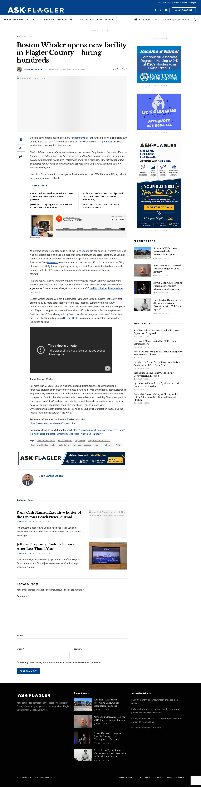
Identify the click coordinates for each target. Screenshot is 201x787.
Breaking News (14, 19)
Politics (33, 19)
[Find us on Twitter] (160, 10)
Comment (23, 596)
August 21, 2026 (161, 276)
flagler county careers (99, 441)
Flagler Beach (105, 141)
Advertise (162, 3)
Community (84, 19)
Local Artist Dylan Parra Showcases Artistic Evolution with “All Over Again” (157, 364)
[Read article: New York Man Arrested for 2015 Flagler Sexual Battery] (142, 270)
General (75, 69)
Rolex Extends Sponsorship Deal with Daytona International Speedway (103, 196)
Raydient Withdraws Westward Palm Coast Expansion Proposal (165, 251)
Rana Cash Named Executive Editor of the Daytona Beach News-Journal (51, 196)
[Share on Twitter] (21, 148)
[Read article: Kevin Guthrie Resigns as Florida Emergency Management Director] (142, 287)
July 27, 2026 (39, 553)
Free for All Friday (39, 445)
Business (28, 37)
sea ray (98, 445)
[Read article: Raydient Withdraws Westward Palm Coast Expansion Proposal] (142, 253)
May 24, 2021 (53, 69)
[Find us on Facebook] (155, 10)
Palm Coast (82, 251)
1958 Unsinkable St (46, 441)
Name (21, 635)
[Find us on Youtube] (166, 10)
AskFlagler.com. (29, 777)
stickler (108, 445)
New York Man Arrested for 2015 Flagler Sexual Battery (167, 268)
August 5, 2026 (40, 522)
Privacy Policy (173, 3)
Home (19, 37)
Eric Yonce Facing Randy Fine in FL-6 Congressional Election (154, 374)
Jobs (82, 69)
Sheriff (49, 19)
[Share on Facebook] (21, 139)
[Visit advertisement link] (72, 458)
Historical (65, 19)
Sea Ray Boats (70, 318)
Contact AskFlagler (188, 3)
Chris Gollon (25, 522)
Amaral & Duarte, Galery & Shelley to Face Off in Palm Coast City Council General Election (157, 397)
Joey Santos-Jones (34, 69)
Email (20, 648)
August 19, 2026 (142, 379)
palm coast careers (82, 445)
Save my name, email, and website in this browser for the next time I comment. (60, 662)
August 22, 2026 (161, 258)
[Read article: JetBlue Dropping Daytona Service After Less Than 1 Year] (108, 556)
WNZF (118, 445)
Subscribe (185, 10)
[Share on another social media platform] (21, 156)
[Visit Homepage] (43, 10)
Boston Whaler (81, 137)
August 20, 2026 (161, 313)
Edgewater (80, 441)
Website (78, 649)
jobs (53, 445)
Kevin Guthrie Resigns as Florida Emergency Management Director (167, 285)
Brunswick (52, 262)
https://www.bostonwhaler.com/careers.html (52, 423)
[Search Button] (195, 19)
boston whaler (65, 441)
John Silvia (64, 445)
